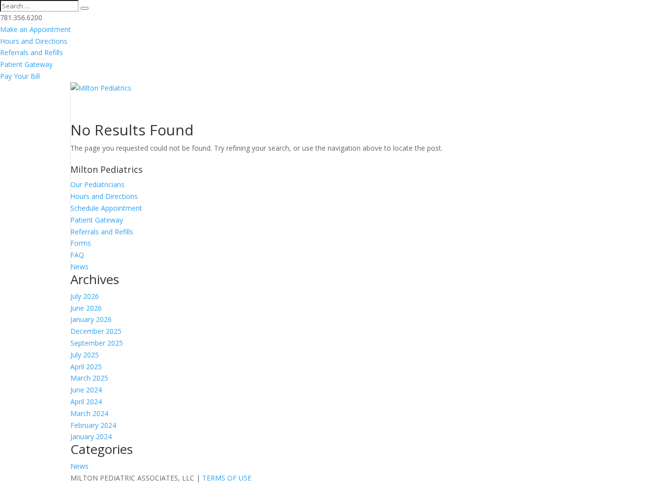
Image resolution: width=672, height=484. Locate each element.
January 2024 (91, 436)
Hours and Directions (33, 41)
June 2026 (86, 308)
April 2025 (86, 366)
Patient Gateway (26, 64)
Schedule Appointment (106, 208)
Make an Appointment (35, 29)
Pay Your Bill (20, 76)
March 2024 (89, 413)
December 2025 (96, 331)
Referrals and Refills (31, 52)
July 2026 (84, 296)
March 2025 (89, 378)
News (79, 266)
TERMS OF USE (226, 478)
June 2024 (86, 389)
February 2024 (93, 425)
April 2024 (86, 401)
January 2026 (91, 319)
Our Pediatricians (97, 184)
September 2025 (96, 343)
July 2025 (84, 354)
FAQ (77, 254)
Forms (80, 243)
